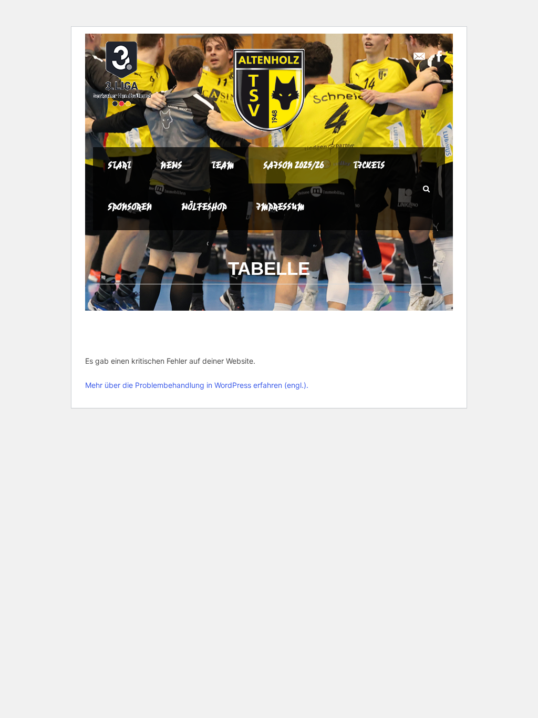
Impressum (280, 206)
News (171, 165)
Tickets (369, 165)
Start (119, 165)
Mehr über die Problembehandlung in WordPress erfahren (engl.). (196, 385)
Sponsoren (130, 206)
